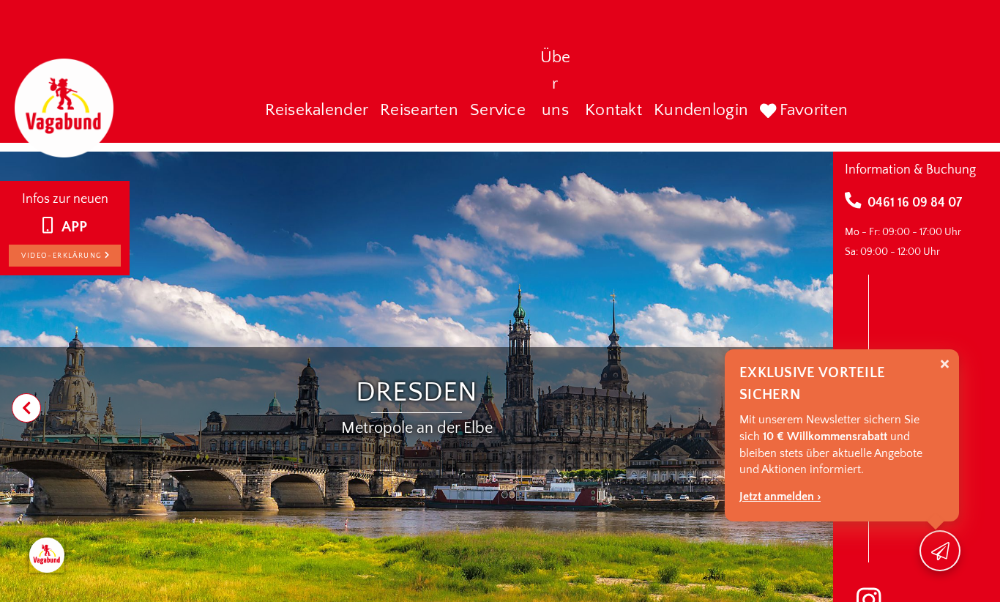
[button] (317, 111)
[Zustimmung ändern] (46, 555)
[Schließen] (944, 364)
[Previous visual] (26, 408)
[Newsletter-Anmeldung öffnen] (940, 551)
